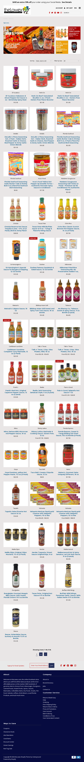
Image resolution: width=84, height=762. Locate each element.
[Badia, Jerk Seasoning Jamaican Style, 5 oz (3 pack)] (42, 373)
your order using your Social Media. (42, 2)
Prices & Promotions (49, 709)
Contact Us (46, 689)
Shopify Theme (25, 757)
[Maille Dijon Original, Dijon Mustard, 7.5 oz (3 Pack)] (16, 535)
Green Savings (8, 745)
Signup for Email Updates (15, 666)
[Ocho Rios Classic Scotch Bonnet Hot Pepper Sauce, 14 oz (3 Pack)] (68, 209)
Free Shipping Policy (49, 704)
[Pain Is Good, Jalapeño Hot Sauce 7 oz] (68, 373)
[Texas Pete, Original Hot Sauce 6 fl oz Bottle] (42, 575)
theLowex (18, 757)
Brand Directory (48, 683)
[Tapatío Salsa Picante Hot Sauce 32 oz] (16, 494)
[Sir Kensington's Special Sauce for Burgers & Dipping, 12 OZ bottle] (16, 250)
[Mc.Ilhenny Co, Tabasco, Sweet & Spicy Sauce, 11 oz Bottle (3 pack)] (68, 291)
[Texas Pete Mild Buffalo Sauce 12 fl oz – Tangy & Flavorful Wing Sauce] (42, 209)
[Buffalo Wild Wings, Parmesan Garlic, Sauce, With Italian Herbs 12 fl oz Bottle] (68, 575)
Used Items (7, 739)
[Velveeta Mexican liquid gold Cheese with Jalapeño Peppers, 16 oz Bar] (42, 494)
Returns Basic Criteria (50, 707)
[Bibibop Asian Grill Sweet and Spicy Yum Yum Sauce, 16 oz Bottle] (42, 291)
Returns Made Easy (49, 698)
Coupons (7, 728)
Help (44, 700)
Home (6, 18)
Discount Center (9, 742)
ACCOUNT (59, 8)
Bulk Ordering (47, 714)
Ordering (46, 702)
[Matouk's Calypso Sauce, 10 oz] (16, 291)
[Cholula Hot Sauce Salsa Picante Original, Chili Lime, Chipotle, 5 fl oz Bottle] (68, 33)
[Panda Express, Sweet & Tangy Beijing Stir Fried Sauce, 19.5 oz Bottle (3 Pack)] (68, 414)
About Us (46, 679)
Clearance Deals (9, 732)
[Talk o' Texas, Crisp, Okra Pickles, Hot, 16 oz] (68, 332)
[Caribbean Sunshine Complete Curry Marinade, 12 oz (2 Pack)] (16, 332)
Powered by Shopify (10, 759)
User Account (47, 711)
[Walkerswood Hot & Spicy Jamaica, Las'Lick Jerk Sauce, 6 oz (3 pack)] (68, 535)
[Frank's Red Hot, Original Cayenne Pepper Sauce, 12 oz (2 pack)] (16, 373)
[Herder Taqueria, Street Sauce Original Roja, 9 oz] (42, 535)
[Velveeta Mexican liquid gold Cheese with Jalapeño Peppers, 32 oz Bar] (68, 494)
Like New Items (8, 735)
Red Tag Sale (8, 749)
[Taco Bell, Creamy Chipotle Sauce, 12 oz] (42, 455)
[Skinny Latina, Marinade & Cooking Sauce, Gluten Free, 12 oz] (42, 414)
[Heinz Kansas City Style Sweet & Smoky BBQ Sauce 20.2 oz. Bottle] (68, 47)
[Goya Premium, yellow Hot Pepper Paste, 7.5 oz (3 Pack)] (16, 455)
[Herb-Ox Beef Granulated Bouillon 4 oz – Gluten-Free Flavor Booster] (68, 78)
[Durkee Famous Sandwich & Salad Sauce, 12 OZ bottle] (42, 250)
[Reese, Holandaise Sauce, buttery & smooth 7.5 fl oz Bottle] (16, 616)
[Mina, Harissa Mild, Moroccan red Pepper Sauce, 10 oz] (16, 414)
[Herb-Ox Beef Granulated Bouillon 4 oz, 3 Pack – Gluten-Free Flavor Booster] (42, 78)
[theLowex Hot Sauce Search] (29, 40)
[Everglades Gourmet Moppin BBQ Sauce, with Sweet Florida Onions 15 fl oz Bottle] (16, 575)
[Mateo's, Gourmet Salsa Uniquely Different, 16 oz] (68, 455)
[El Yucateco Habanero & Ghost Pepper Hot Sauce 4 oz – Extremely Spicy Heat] (16, 78)
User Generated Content (51, 718)
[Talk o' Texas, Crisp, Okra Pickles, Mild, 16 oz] (42, 332)
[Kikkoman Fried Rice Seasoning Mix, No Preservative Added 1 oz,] (68, 250)
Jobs (44, 686)
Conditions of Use (49, 716)
